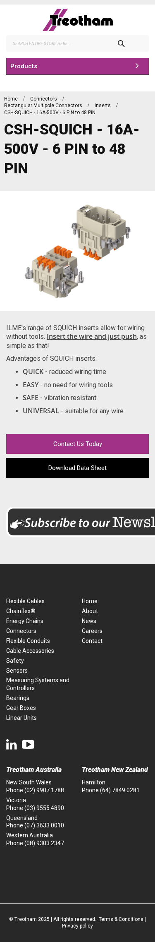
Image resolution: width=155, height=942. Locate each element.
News (89, 621)
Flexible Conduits (28, 641)
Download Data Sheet (77, 468)
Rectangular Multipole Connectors (43, 105)
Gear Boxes (21, 708)
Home (11, 99)
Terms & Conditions (121, 919)
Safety (15, 660)
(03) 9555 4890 (44, 808)
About (90, 611)
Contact (92, 641)
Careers (92, 631)
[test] (77, 20)
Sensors (17, 670)
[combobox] (77, 43)
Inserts (103, 105)
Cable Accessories (30, 650)
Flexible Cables (25, 601)
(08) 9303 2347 (44, 843)
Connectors (44, 99)
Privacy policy (77, 926)
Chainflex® (21, 611)
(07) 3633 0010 (44, 825)
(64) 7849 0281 (120, 790)
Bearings (17, 698)
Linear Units (21, 717)
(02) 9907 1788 (44, 790)
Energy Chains (24, 621)
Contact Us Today (77, 444)
